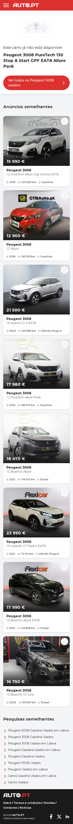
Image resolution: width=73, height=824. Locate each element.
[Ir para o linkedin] (67, 816)
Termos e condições (28, 802)
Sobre (7, 802)
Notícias (25, 807)
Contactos (10, 807)
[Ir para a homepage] (26, 5)
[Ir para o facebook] (51, 816)
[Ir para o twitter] (59, 816)
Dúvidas (49, 802)
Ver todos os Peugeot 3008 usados (31, 82)
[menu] (6, 5)
